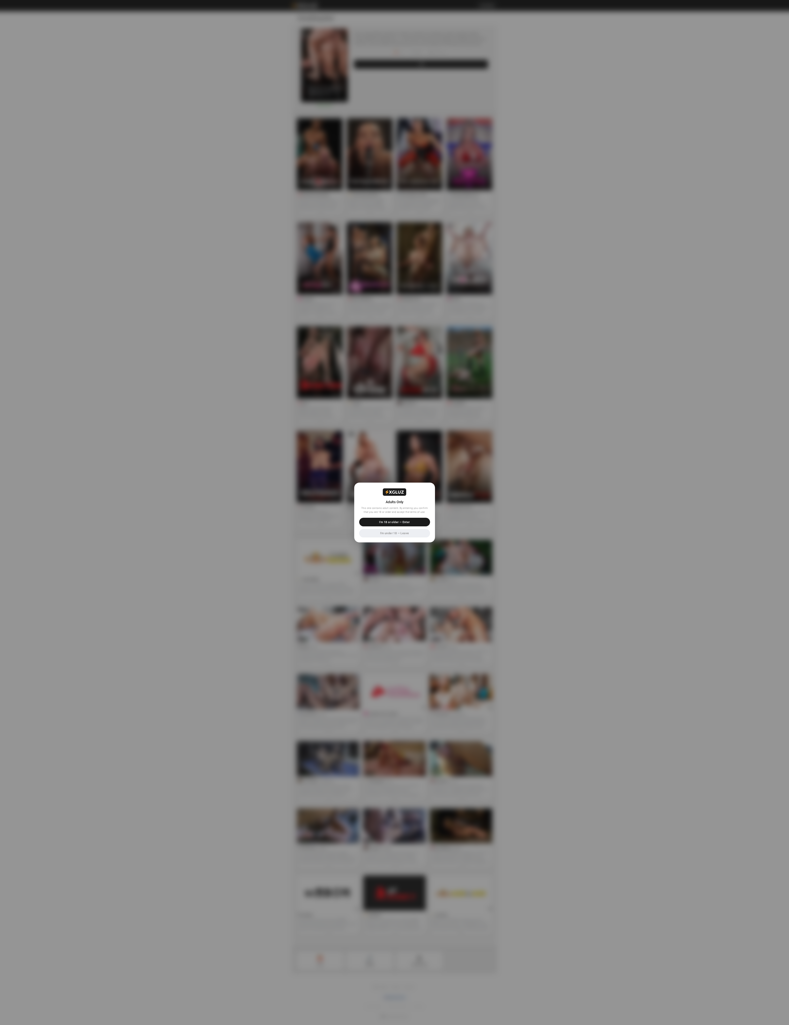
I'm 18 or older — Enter (394, 522)
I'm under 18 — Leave (394, 533)
